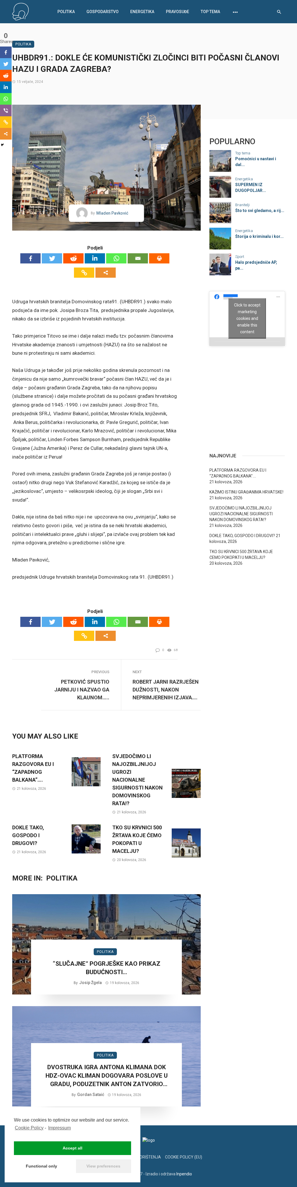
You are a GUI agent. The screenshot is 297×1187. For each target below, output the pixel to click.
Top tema (210, 11)
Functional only (41, 1166)
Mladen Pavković (112, 213)
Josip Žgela (90, 982)
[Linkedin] (95, 258)
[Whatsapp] (116, 258)
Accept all (72, 1148)
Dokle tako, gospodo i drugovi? (28, 835)
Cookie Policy (29, 1127)
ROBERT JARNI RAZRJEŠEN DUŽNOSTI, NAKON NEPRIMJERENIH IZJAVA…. (166, 690)
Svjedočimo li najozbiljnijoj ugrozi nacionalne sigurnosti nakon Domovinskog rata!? (137, 779)
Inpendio (184, 1174)
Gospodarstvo (102, 11)
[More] (105, 273)
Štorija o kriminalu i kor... (259, 236)
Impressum (59, 1127)
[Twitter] (52, 258)
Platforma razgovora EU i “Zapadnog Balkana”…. (33, 768)
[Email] (138, 258)
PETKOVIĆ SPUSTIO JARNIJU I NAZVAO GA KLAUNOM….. (81, 690)
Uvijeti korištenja (141, 1157)
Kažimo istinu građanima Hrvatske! (246, 492)
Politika (66, 11)
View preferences (103, 1166)
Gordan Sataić (90, 1094)
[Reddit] (73, 258)
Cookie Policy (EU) (183, 1157)
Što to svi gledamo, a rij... (259, 210)
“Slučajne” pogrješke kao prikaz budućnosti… (106, 968)
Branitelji (242, 205)
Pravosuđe (177, 11)
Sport (239, 256)
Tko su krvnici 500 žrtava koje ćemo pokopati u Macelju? (137, 839)
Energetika (142, 11)
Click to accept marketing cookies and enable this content (247, 318)
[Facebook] (30, 258)
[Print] (159, 258)
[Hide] (2, 144)
